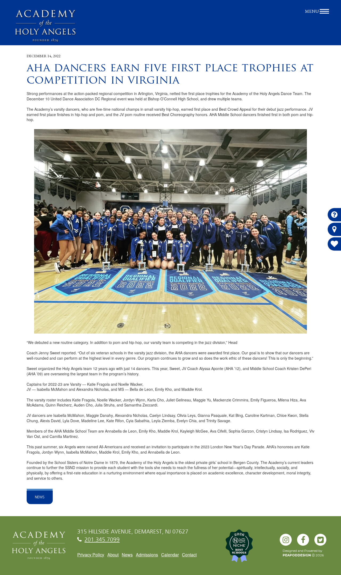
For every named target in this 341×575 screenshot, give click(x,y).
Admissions (147, 555)
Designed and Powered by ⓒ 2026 (303, 553)
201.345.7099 (102, 540)
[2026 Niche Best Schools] (247, 548)
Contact (189, 555)
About (113, 555)
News (39, 497)
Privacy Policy (90, 555)
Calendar (170, 555)
